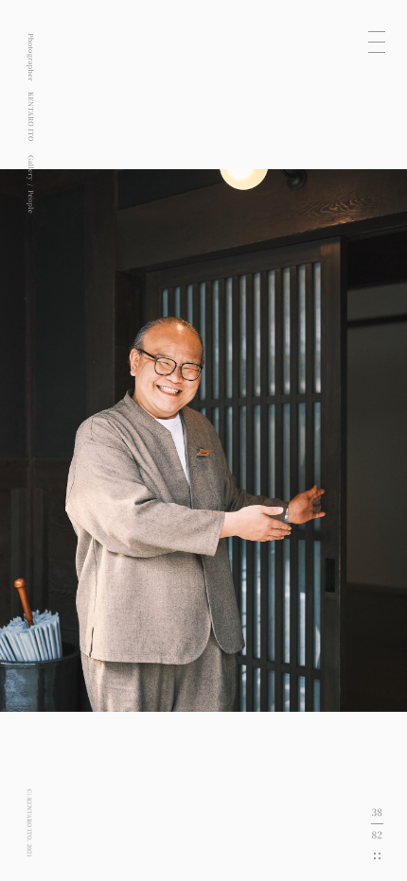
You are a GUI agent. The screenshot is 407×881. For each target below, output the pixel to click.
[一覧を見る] (377, 856)
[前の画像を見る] (102, 440)
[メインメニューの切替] (376, 41)
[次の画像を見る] (305, 440)
